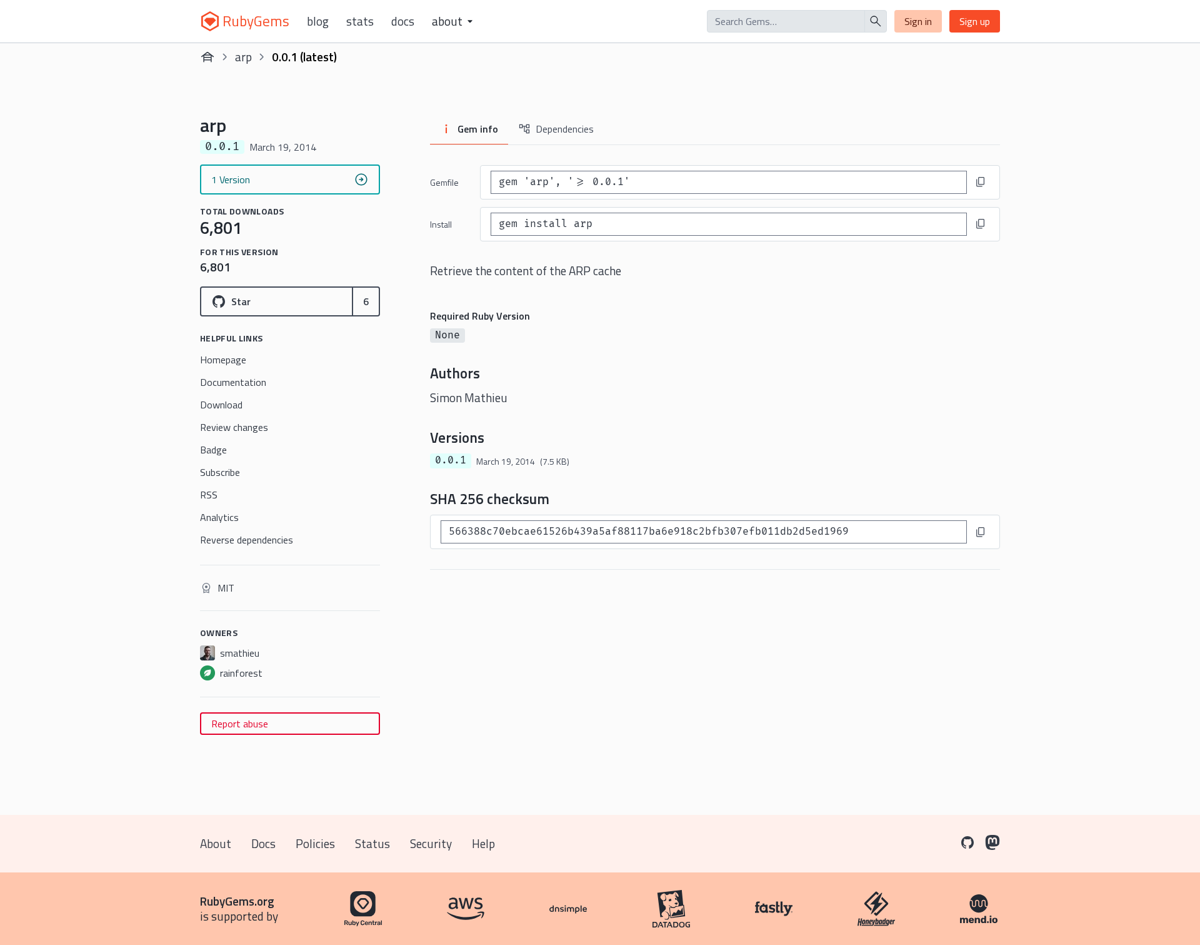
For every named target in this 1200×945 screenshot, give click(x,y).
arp (243, 57)
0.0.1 (450, 460)
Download (221, 404)
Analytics (219, 517)
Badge (213, 449)
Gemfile (444, 182)
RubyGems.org (237, 901)
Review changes (234, 427)
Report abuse (239, 723)
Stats (360, 21)
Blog (318, 21)
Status (372, 843)
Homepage (223, 359)
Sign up (974, 21)
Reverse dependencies (246, 539)
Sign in (918, 21)
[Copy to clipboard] (980, 182)
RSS (209, 494)
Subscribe (220, 472)
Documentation (233, 382)
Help (483, 843)
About (215, 843)
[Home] (208, 57)
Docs (402, 21)
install (441, 224)
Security (431, 843)
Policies (315, 843)
